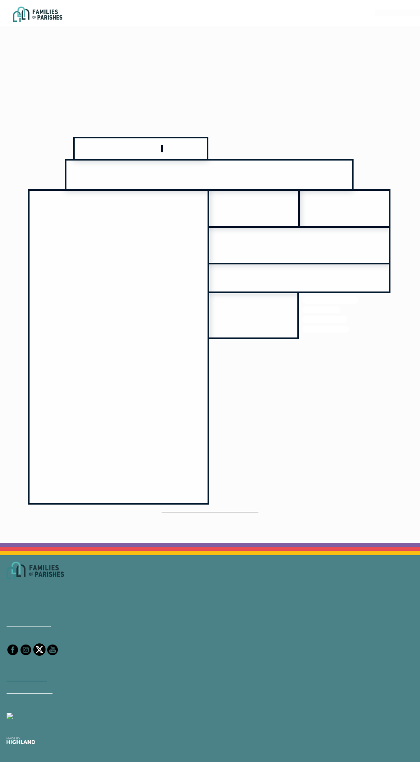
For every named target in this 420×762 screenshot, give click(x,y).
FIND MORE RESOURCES (210, 483)
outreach (365, 292)
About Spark (25, 651)
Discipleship (320, 301)
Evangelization (324, 292)
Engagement (361, 301)
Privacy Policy (28, 665)
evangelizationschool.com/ (299, 268)
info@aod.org (27, 598)
